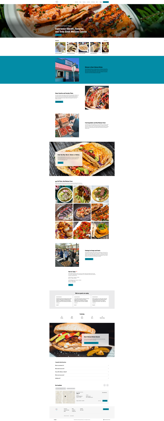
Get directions (104, 392)
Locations (73, 410)
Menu (73, 408)
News (65, 411)
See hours (99, 400)
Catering (81, 408)
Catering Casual (66, 410)
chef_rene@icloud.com (89, 397)
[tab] (60, 389)
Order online (105, 400)
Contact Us (74, 411)
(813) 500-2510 (88, 396)
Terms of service (66, 415)
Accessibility (72, 415)
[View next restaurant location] (107, 385)
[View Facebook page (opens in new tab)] (54, 419)
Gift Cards (81, 410)
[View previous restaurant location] (104, 385)
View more (57, 302)
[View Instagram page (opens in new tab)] (55, 419)
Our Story (65, 408)
